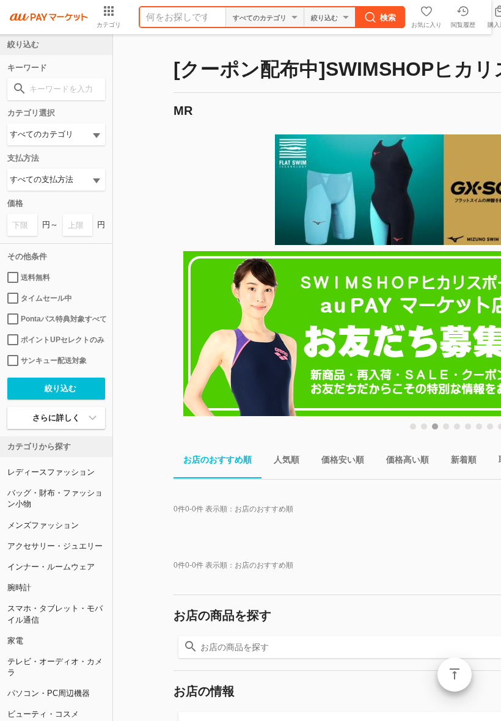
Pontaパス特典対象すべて (63, 319)
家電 (15, 640)
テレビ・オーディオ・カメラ (55, 667)
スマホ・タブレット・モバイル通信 (55, 614)
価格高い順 (407, 459)
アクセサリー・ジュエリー (55, 546)
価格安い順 (342, 459)
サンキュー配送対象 (54, 360)
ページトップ (454, 674)
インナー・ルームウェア (51, 566)
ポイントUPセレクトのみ (62, 339)
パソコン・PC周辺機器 (48, 693)
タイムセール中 (46, 298)
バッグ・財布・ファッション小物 (55, 498)
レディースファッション (51, 472)
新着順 (464, 459)
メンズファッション (43, 525)
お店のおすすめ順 (217, 459)
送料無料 (35, 277)
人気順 (286, 459)
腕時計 (19, 587)
